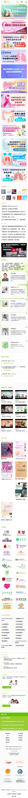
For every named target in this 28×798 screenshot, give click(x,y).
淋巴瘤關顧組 (19, 621)
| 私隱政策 (9, 793)
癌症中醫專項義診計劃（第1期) (10, 668)
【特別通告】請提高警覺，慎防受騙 (10, 239)
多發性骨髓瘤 (19, 624)
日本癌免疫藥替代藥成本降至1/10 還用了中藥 (12, 721)
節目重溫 (20, 735)
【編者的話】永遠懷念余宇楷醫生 (9, 209)
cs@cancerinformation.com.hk (15, 748)
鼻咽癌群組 (4, 635)
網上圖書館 (20, 733)
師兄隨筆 (13, 301)
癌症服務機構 (5, 266)
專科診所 (7, 264)
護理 (7, 270)
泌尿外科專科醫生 (17, 267)
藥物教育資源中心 (15, 342)
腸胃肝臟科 (16, 269)
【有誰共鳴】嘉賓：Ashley (8, 217)
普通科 (3, 270)
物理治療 (11, 269)
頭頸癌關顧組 (19, 627)
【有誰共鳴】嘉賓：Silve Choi (8, 374)
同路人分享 (4, 267)
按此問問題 (7, 687)
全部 (3, 263)
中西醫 (21, 269)
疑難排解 (7, 737)
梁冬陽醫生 (13, 315)
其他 (23, 266)
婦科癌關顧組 (19, 632)
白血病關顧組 (5, 624)
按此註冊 (7, 705)
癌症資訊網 (7, 733)
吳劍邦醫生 (13, 273)
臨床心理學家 (5, 269)
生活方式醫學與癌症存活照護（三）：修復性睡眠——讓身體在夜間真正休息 (13, 367)
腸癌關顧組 (4, 641)
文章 (8, 735)
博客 (3, 264)
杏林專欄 (3, 260)
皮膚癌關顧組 (5, 629)
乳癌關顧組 (18, 635)
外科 (11, 264)
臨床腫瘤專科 (16, 264)
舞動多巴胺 (4, 458)
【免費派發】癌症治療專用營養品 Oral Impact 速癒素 (14, 231)
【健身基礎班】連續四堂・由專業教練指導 (12, 663)
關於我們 (20, 737)
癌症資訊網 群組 (20, 645)
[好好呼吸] (14, 191)
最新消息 (7, 742)
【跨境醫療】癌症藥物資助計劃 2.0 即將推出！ (12, 728)
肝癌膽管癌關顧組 (20, 629)
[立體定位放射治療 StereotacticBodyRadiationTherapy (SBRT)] (8, 191)
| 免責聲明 (19, 793)
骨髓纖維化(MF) (20, 618)
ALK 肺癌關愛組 (6, 638)
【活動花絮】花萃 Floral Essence (9, 206)
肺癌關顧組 (18, 638)
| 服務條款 (14, 793)
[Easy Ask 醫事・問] (19, 191)
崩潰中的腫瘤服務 (5, 718)
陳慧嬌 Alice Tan (15, 287)
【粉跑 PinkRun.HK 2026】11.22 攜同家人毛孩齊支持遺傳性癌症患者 (14, 659)
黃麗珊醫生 (13, 328)
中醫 (22, 263)
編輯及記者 (17, 263)
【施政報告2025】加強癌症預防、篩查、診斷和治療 (14, 229)
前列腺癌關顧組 (6, 632)
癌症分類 (10, 267)
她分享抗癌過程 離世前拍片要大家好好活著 (12, 725)
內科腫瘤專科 (12, 266)
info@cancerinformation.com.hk (15, 746)
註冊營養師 (18, 266)
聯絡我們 (20, 740)
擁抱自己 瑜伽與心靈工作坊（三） (9, 519)
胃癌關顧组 (4, 627)
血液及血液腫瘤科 (9, 263)
